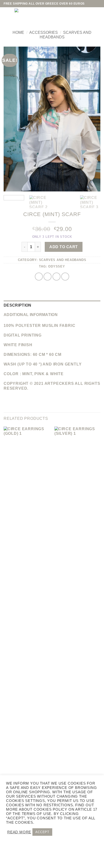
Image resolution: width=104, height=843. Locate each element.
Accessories (43, 32)
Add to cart (63, 247)
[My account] (85, 15)
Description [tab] (17, 305)
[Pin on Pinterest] (65, 277)
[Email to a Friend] (56, 277)
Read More (19, 832)
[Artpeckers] (47, 15)
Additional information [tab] (31, 315)
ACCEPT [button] (42, 832)
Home (18, 32)
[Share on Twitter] (48, 277)
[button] (7, 15)
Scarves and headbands (62, 260)
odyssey (56, 266)
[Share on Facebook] (39, 277)
